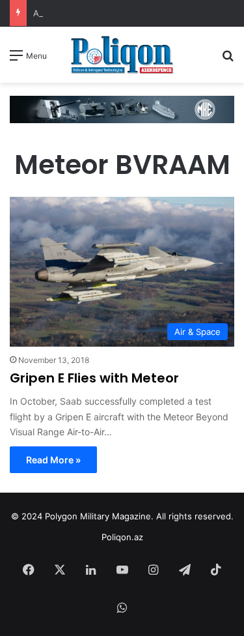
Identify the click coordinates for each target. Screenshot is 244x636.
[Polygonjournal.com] (122, 55)
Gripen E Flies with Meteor (94, 378)
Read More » (53, 459)
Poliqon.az (122, 537)
